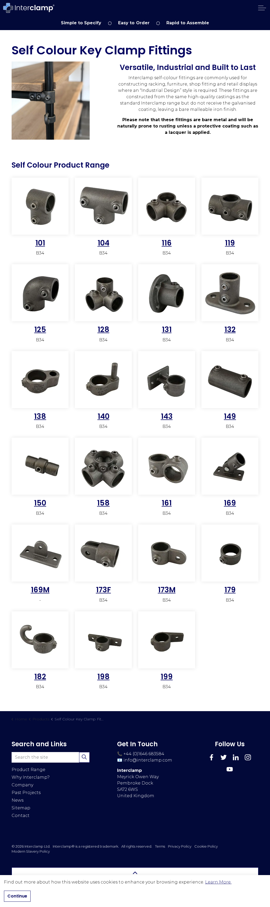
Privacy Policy (179, 846)
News (17, 800)
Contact (21, 815)
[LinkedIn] (235, 757)
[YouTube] (229, 769)
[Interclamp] (29, 8)
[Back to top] (135, 873)
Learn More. (218, 882)
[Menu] (262, 8)
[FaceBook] (211, 757)
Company (22, 784)
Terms (160, 846)
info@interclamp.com (147, 760)
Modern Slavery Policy (31, 851)
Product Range (28, 769)
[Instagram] (248, 757)
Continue (17, 896)
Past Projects (26, 792)
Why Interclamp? (31, 777)
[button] (51, 101)
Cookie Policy (206, 846)
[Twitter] (223, 757)
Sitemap (21, 807)
